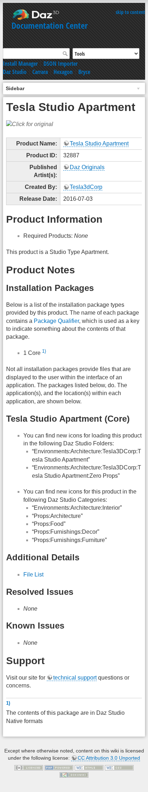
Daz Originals (87, 167)
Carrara (40, 72)
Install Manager (20, 64)
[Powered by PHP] (59, 767)
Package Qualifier (56, 321)
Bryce (84, 72)
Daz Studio (15, 72)
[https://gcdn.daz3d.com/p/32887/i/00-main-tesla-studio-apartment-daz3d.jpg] (29, 124)
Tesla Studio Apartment (99, 143)
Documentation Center (49, 25)
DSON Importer (60, 64)
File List (33, 574)
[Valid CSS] (119, 767)
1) (44, 351)
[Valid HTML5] (89, 767)
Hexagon (63, 72)
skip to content (130, 12)
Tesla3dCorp (86, 187)
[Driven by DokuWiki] (74, 774)
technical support (75, 678)
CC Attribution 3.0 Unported (109, 758)
